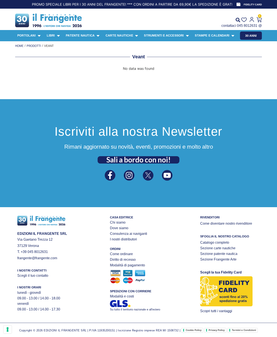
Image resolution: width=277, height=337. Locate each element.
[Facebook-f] (110, 175)
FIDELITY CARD (253, 4)
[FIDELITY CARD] (238, 4)
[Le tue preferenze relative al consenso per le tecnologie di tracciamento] (7, 329)
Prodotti (34, 46)
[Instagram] (129, 175)
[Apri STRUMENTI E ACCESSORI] (187, 35)
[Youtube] (167, 175)
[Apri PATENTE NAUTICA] (98, 35)
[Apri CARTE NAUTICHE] (136, 35)
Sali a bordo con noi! (138, 159)
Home (19, 46)
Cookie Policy (193, 330)
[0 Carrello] (259, 19)
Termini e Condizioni (244, 330)
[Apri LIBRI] (58, 35)
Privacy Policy (217, 330)
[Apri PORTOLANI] (39, 35)
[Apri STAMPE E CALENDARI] (232, 35)
